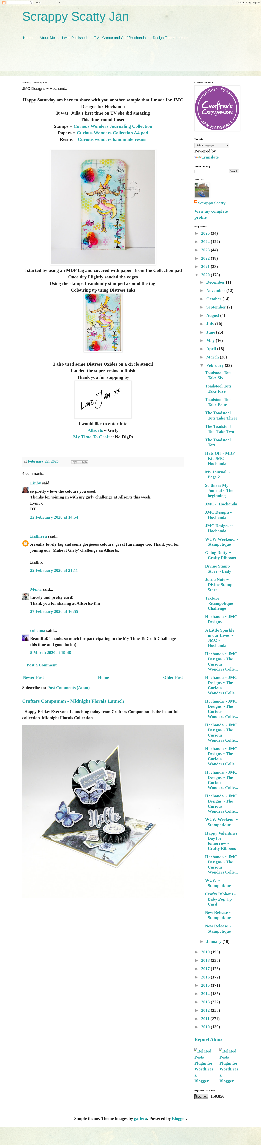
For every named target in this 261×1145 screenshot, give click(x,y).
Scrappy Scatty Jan (75, 16)
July (210, 323)
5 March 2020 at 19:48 (50, 652)
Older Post (173, 677)
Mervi (36, 589)
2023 (206, 250)
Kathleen (38, 536)
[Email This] (73, 462)
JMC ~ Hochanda (221, 504)
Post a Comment (42, 665)
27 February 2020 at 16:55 (54, 611)
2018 (206, 960)
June (211, 332)
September (216, 307)
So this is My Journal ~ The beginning (219, 490)
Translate (210, 157)
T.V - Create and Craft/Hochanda (120, 38)
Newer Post (33, 677)
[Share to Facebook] (83, 462)
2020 (206, 275)
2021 (206, 266)
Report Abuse (208, 1039)
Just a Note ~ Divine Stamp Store (218, 584)
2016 (206, 977)
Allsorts (96, 430)
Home (27, 38)
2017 (206, 968)
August (213, 315)
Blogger (179, 1118)
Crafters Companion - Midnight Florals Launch (73, 701)
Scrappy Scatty (211, 203)
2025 (206, 233)
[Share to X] (79, 462)
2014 (206, 993)
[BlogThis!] (76, 462)
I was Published (74, 38)
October (214, 299)
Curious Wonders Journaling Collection (113, 126)
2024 (206, 241)
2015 (206, 985)
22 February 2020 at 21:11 (54, 570)
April (211, 348)
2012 (206, 1010)
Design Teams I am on (170, 38)
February (215, 365)
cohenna (37, 630)
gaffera (140, 1118)
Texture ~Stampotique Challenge (219, 603)
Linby (35, 483)
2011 (205, 1018)
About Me (47, 38)
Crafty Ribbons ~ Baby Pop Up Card (220, 899)
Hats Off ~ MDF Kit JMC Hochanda (220, 458)
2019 (206, 952)
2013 (206, 1002)
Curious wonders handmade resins (112, 139)
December (216, 282)
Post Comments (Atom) (68, 687)
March (213, 357)
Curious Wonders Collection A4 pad (112, 132)
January (214, 941)
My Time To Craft (92, 436)
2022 (206, 258)
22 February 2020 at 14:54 (54, 517)
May (211, 340)
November (216, 290)
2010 (206, 1027)
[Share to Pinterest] (86, 462)
